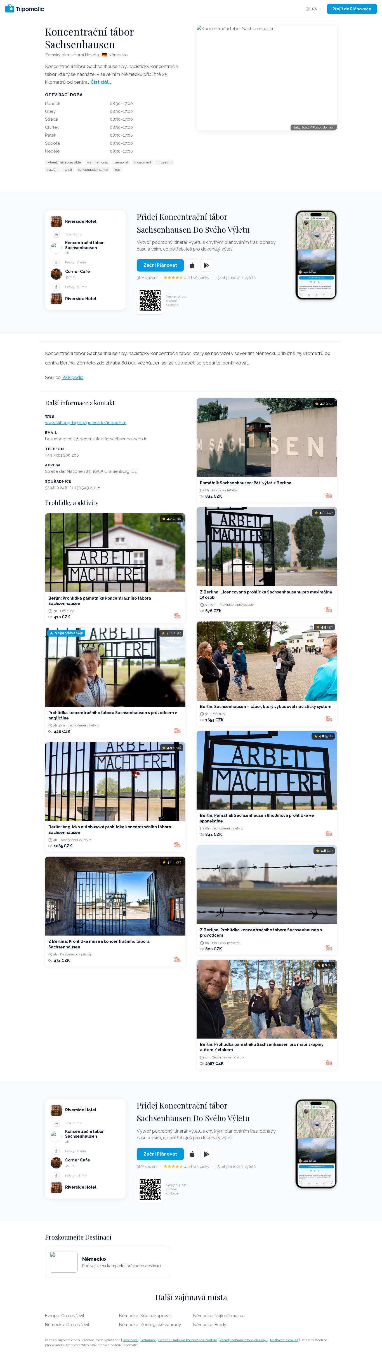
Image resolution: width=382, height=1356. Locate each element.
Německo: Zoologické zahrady (150, 1324)
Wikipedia (72, 377)
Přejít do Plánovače (352, 9)
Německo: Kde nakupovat (145, 1315)
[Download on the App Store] (192, 265)
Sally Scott (301, 127)
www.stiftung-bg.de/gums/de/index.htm (85, 422)
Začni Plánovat (160, 265)
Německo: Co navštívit (67, 1324)
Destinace (130, 1340)
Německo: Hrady (209, 1324)
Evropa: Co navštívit (64, 1315)
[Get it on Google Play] (207, 265)
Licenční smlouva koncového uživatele (187, 1340)
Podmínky (148, 1340)
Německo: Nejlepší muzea (219, 1315)
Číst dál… (101, 82)
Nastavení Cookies (284, 1340)
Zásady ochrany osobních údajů (244, 1340)
